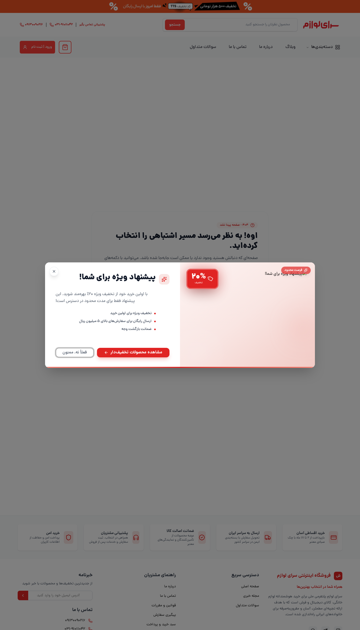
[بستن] (54, 271)
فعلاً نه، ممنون (74, 352)
